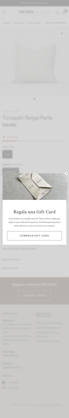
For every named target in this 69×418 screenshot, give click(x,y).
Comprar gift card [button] (34, 235)
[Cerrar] (66, 173)
